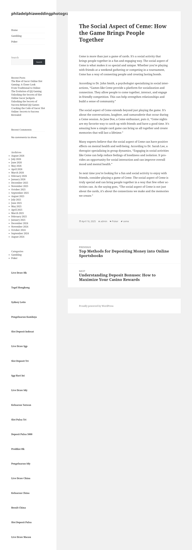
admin (103, 221)
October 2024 (18, 230)
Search (15, 57)
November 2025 (19, 186)
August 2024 (17, 236)
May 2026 (16, 165)
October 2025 (18, 189)
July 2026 (16, 159)
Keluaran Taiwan (21, 405)
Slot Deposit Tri (20, 360)
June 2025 (16, 203)
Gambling (16, 35)
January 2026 (18, 179)
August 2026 (17, 155)
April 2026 (16, 169)
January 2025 (18, 219)
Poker (14, 41)
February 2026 (19, 176)
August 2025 (17, 196)
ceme (126, 221)
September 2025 (20, 192)
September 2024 (20, 233)
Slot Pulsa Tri (18, 419)
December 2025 (19, 182)
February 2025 (19, 216)
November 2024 (19, 226)
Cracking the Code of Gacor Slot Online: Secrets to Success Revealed (28, 111)
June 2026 (16, 162)
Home (14, 30)
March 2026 (17, 172)
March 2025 (17, 213)
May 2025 (16, 206)
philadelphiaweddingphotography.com (48, 13)
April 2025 (16, 209)
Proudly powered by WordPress (96, 305)
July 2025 (16, 199)
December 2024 (19, 223)
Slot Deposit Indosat (22, 331)
